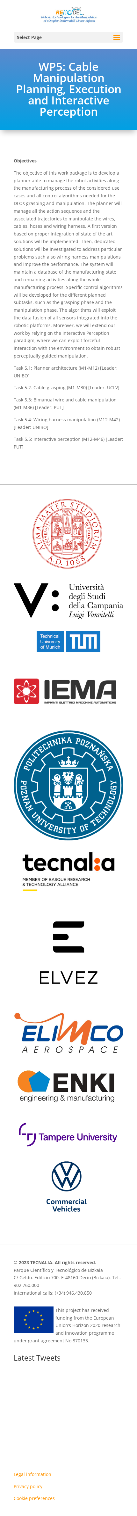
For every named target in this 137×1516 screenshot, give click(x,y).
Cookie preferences (34, 1498)
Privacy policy (28, 1486)
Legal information (32, 1474)
